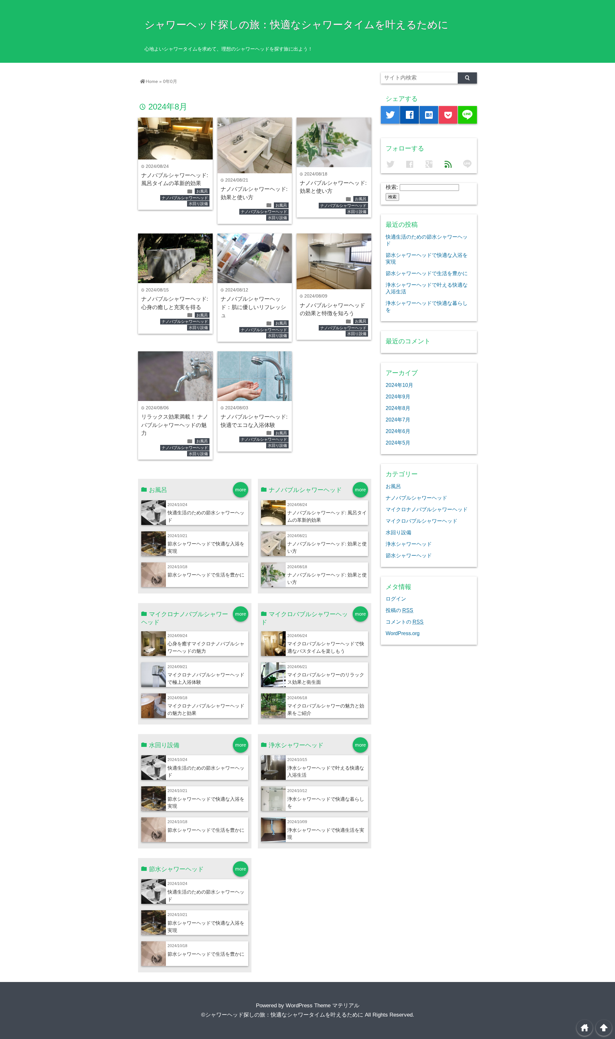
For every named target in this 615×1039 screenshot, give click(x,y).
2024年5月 (398, 443)
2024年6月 (398, 431)
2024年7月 (398, 419)
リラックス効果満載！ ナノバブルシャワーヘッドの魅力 (174, 425)
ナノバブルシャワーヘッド (185, 198)
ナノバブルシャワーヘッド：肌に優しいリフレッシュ (253, 307)
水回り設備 (198, 203)
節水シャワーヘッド (409, 555)
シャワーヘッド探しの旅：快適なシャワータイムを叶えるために (296, 24)
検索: (392, 187)
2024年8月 (398, 408)
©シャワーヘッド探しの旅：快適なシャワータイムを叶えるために (282, 1015)
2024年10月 (399, 385)
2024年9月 (398, 396)
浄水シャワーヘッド (409, 544)
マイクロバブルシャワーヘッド (421, 521)
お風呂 (202, 191)
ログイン (396, 598)
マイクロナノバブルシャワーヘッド (427, 509)
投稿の (399, 610)
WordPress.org (403, 633)
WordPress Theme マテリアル (322, 1005)
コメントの (404, 622)
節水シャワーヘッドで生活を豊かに (206, 574)
